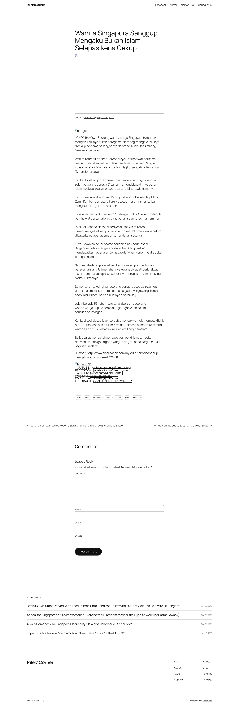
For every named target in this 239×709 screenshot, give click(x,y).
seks (127, 397)
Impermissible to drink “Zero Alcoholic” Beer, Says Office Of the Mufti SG (76, 633)
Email (78, 522)
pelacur (118, 397)
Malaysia (97, 397)
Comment (80, 473)
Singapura (137, 397)
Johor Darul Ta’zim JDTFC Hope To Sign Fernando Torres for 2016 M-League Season (77, 425)
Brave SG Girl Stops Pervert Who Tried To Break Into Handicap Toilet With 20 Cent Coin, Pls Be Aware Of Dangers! (103, 606)
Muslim (108, 397)
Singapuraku (102, 117)
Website (78, 536)
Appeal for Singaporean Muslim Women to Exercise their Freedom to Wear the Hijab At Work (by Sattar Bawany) (103, 615)
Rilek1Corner (36, 5)
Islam (78, 397)
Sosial (111, 117)
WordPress (207, 700)
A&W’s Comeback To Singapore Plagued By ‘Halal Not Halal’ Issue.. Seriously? (79, 624)
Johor (87, 397)
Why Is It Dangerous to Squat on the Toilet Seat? (181, 425)
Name (78, 509)
